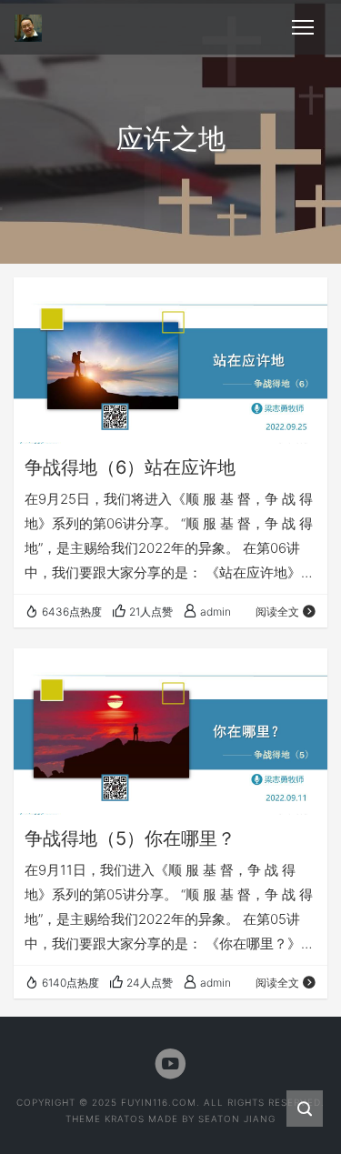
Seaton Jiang (237, 1118)
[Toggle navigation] (302, 27)
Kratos (125, 1118)
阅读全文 (277, 611)
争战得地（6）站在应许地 (130, 467)
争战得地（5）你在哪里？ (130, 838)
